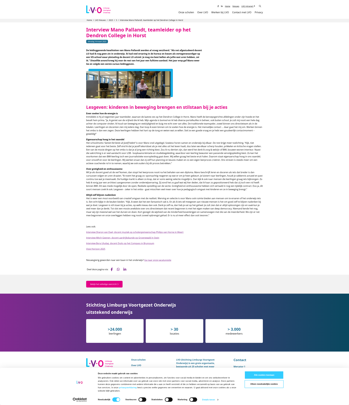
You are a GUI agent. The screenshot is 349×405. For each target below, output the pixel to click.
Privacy (259, 12)
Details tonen (208, 399)
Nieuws (235, 6)
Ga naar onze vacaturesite (157, 260)
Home (227, 6)
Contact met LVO (241, 12)
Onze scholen (186, 12)
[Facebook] (218, 6)
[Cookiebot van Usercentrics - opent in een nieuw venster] (80, 400)
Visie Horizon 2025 (95, 248)
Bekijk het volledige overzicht (103, 284)
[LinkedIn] (222, 6)
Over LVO (202, 12)
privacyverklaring (128, 387)
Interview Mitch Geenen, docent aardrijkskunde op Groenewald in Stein (122, 237)
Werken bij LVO (220, 12)
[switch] (142, 399)
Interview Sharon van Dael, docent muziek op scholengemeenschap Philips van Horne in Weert (134, 232)
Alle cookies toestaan (264, 375)
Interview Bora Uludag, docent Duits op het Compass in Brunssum (120, 243)
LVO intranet (247, 6)
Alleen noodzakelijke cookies (264, 384)
